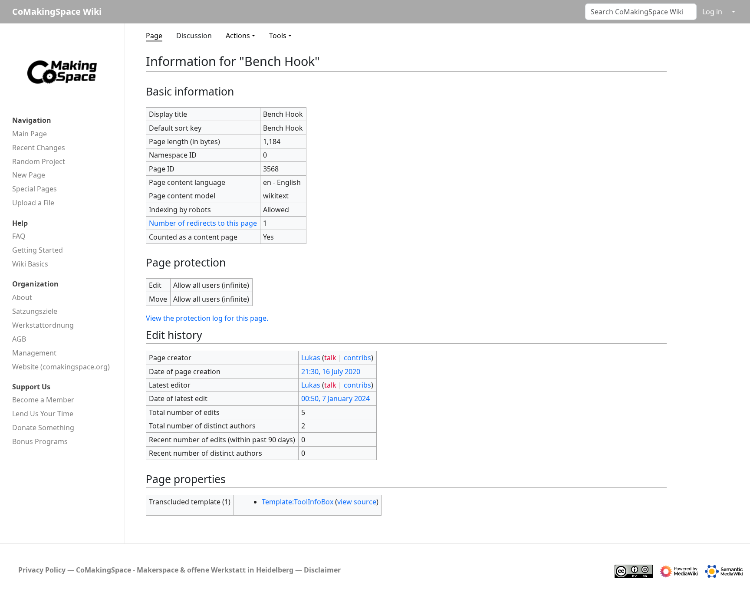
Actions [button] (238, 35)
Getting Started (37, 250)
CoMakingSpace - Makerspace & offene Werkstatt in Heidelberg (184, 570)
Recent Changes (38, 147)
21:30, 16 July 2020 (330, 371)
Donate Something (43, 427)
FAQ (19, 236)
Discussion (194, 35)
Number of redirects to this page (203, 223)
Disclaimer (322, 570)
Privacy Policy (42, 570)
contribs (357, 357)
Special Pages (34, 189)
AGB (19, 339)
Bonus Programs (40, 441)
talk (330, 357)
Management (34, 353)
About (22, 297)
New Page (28, 175)
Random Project (38, 161)
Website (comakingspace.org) (61, 367)
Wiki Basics (30, 264)
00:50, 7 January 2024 (335, 398)
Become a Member (43, 400)
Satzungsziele (34, 311)
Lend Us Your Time (42, 413)
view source (356, 502)
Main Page (29, 133)
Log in (712, 11)
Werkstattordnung (43, 325)
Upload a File (33, 202)
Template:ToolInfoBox (297, 502)
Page (154, 35)
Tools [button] (277, 35)
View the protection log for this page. (207, 318)
